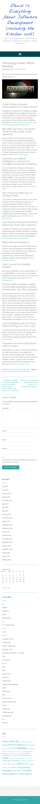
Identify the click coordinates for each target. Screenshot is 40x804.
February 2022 (6, 535)
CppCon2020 (14, 755)
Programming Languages (10, 684)
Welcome (5, 723)
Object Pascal (6, 674)
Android (20, 741)
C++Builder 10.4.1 (10, 751)
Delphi (5, 758)
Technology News (23, 369)
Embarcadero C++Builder (25, 758)
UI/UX (17, 774)
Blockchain (13, 369)
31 (3, 584)
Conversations (6, 642)
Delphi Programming (8, 646)
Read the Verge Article (20, 154)
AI (9, 369)
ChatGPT (11, 753)
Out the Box (23, 800)
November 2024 (7, 518)
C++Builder (20, 748)
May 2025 (5, 511)
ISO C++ (4, 663)
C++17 (4, 628)
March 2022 (6, 532)
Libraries (31, 764)
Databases (24, 755)
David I (30, 755)
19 (10, 579)
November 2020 (7, 542)
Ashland (4, 607)
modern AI (5, 767)
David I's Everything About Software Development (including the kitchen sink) (20, 20)
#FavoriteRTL (8, 741)
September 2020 (7, 549)
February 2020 (6, 560)
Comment (6, 408)
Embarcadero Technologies (11, 761)
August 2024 (6, 521)
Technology (6, 709)
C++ (3, 621)
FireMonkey (23, 760)
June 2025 (5, 507)
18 (6, 579)
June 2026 (5, 490)
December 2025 (7, 500)
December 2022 (7, 525)
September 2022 (7, 528)
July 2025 (5, 504)
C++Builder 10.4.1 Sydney (22, 751)
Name (4, 431)
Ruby (3, 695)
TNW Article (8, 339)
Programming (6, 681)
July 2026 (5, 486)
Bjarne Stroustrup (29, 745)
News (4, 670)
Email (4, 440)
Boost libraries (6, 618)
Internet (18, 371)
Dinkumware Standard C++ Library (13, 653)
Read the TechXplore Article (20, 364)
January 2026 (6, 497)
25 (6, 582)
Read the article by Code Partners (22, 122)
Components (6, 755)
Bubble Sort (5, 748)
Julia (3, 667)
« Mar (4, 588)
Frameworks (6, 660)
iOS (16, 764)
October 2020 (6, 546)
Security (19, 770)
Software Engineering (9, 702)
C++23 (4, 635)
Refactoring (5, 691)
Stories (4, 705)
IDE (9, 764)
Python (4, 688)
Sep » (8, 588)
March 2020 (6, 556)
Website (4, 449)
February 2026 (6, 493)
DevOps (11, 758)
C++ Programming (8, 625)
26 (10, 582)
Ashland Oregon (16, 744)
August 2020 (6, 553)
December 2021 (7, 539)
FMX (3, 656)
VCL (3, 719)
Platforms (14, 767)
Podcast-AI (5, 677)
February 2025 (6, 514)
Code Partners (11, 371)
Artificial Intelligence (28, 741)
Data (19, 755)
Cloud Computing (18, 753)
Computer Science (8, 639)
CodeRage (26, 753)
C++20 (4, 632)
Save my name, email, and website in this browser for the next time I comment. (19, 461)
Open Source (26, 371)
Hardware (4, 764)
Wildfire (28, 774)
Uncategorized (6, 716)
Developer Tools (7, 649)
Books (4, 614)
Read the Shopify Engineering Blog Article (15, 238)
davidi (23, 69)
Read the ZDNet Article (29, 319)
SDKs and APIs (6, 698)
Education (15, 758)
